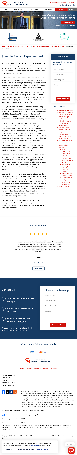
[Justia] (11, 392)
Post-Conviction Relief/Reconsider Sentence (67, 160)
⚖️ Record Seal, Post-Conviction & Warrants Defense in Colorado (48, 46)
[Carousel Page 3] (42, 262)
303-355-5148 (67, 4)
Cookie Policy (25, 415)
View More (38, 268)
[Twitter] (7, 392)
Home (5, 9)
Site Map (45, 368)
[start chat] (71, 450)
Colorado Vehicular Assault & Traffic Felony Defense (65, 123)
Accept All (9, 449)
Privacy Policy (37, 368)
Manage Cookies (37, 415)
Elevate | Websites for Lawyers (62, 436)
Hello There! (70, 444)
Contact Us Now (68, 22)
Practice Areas (33, 9)
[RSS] (15, 392)
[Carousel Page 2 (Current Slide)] (38, 262)
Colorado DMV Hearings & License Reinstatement (65, 136)
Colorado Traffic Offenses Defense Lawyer (64, 130)
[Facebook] (3, 392)
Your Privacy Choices (13, 415)
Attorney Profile (19, 9)
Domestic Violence (65, 186)
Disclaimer (29, 368)
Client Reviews (48, 9)
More (72, 9)
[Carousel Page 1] (35, 262)
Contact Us (61, 9)
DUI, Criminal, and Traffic (22, 46)
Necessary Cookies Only (26, 449)
